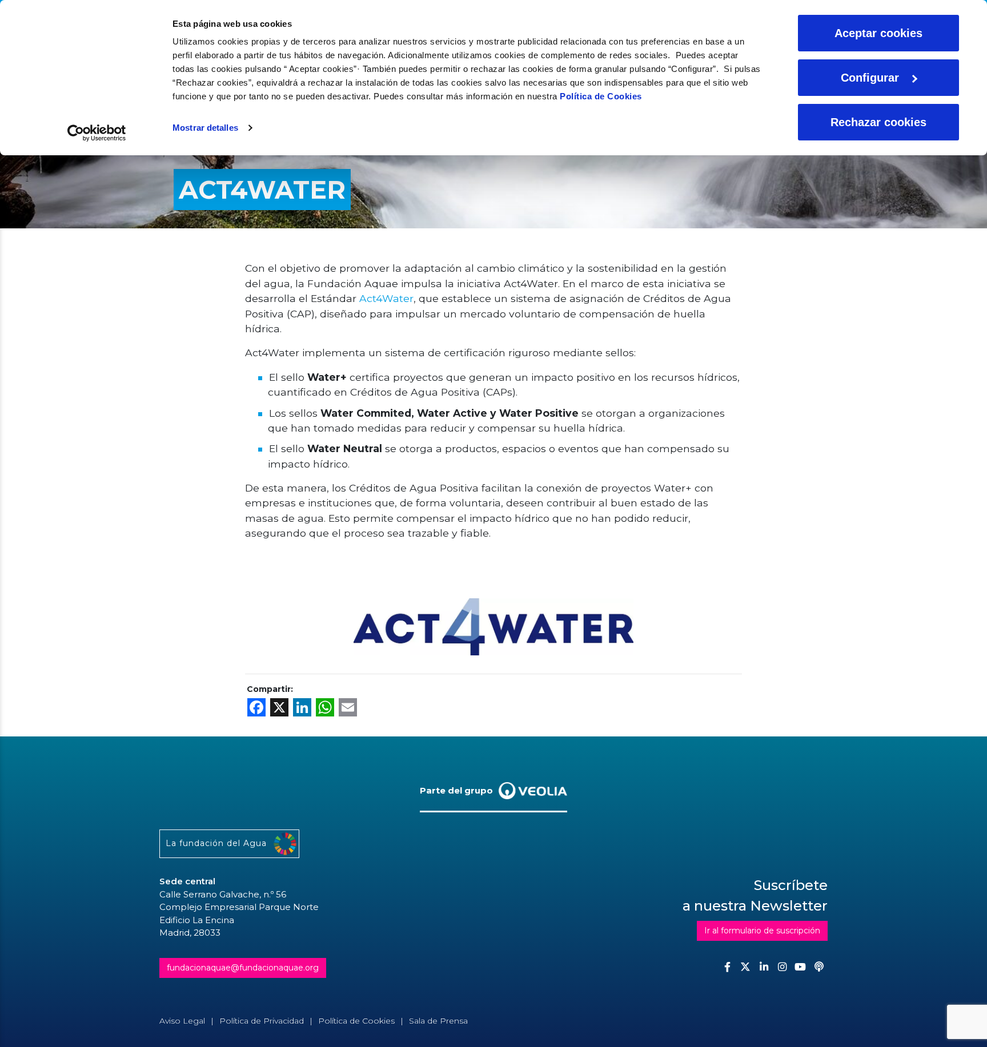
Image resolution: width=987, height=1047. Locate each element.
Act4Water (386, 298)
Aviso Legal (182, 1021)
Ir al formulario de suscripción (762, 930)
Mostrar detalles (205, 127)
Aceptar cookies (878, 33)
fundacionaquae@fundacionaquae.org (243, 968)
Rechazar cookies (878, 122)
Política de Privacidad (261, 1021)
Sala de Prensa (438, 1021)
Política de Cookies (601, 96)
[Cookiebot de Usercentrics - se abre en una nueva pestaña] (97, 133)
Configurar (870, 77)
